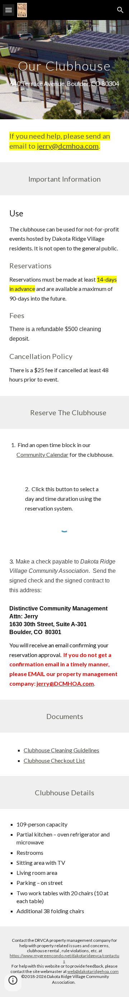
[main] (64, 70)
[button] (8, 10)
